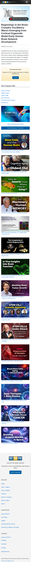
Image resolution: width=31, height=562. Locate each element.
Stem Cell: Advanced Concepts (15, 124)
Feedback (3, 540)
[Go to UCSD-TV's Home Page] (9, 2)
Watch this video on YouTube (18, 19)
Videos (3, 483)
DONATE (15, 77)
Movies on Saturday (6, 497)
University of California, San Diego (10, 527)
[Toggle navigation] (26, 2)
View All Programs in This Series (15, 128)
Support (3, 520)
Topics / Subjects (5, 487)
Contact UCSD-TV (6, 537)
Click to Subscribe (15, 472)
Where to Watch (5, 500)
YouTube (3, 547)
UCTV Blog (4, 517)
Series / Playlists (5, 490)
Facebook (3, 544)
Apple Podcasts (5, 551)
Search (3, 503)
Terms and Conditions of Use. (7, 560)
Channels (3, 493)
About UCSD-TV (5, 514)
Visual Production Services (8, 524)
